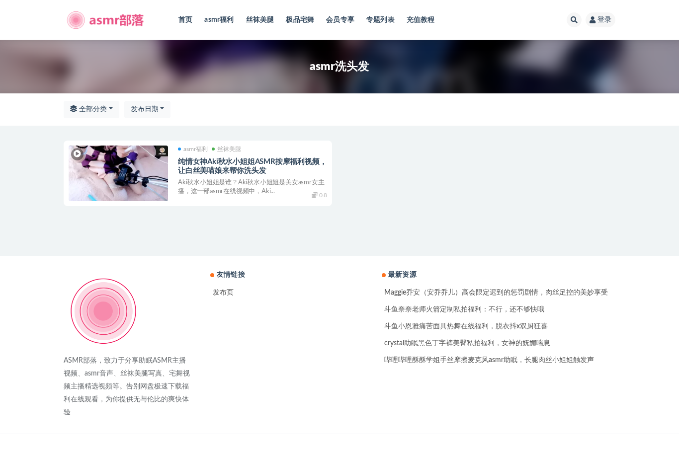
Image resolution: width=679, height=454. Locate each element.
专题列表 (380, 19)
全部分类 (92, 109)
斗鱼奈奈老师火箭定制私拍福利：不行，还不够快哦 (464, 309)
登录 (604, 19)
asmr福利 (219, 19)
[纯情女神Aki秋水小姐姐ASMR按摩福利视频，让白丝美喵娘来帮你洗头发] (118, 174)
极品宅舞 (300, 19)
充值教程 (421, 19)
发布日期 (145, 109)
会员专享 (340, 19)
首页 (185, 19)
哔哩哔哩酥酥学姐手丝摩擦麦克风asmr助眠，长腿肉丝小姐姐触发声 (489, 360)
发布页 (223, 292)
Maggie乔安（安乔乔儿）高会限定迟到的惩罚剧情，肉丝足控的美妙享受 (496, 292)
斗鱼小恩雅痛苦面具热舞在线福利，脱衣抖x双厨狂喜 (466, 326)
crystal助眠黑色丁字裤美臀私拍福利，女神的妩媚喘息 (467, 343)
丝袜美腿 (260, 19)
